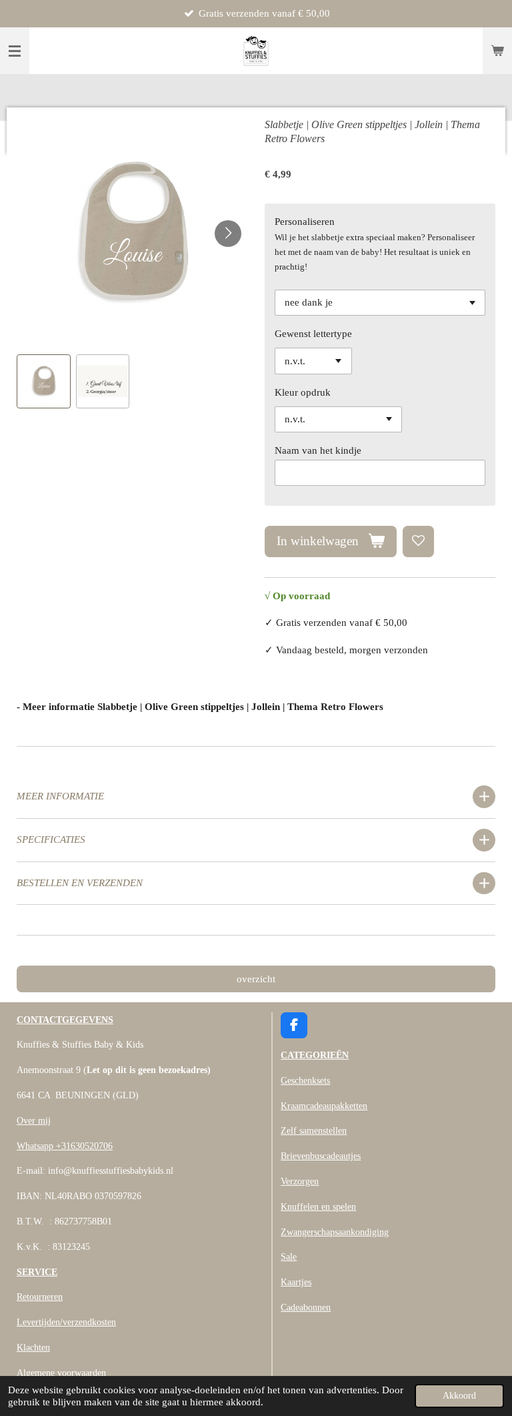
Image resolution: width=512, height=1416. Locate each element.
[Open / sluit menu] (14, 50)
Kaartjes (296, 1282)
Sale (289, 1257)
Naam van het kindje (318, 450)
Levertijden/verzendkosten (66, 1322)
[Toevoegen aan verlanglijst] (418, 541)
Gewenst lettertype (313, 333)
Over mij (34, 1121)
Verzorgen (300, 1181)
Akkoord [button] (459, 1396)
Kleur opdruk (303, 392)
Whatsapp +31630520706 (65, 1146)
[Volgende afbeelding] (228, 233)
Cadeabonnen (306, 1308)
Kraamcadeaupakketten (324, 1106)
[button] (44, 381)
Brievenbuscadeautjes (321, 1156)
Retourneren (40, 1297)
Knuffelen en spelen (318, 1207)
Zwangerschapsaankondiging (335, 1232)
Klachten (33, 1348)
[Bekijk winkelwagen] (497, 50)
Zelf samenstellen (314, 1131)
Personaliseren (305, 221)
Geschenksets (305, 1081)
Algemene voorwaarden (61, 1373)
